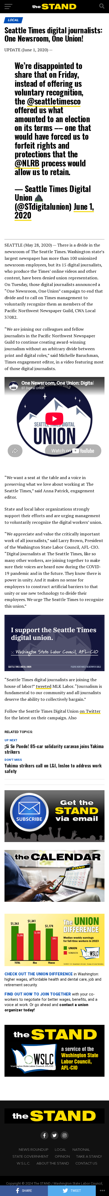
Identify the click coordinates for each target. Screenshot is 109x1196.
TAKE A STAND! (89, 1156)
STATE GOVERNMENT (30, 1156)
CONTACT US (86, 1163)
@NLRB (27, 163)
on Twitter (90, 711)
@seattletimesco (54, 101)
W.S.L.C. (23, 1163)
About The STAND (53, 1163)
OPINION (62, 1156)
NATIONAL (81, 1150)
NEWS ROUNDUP (33, 1150)
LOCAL (60, 1150)
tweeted (43, 686)
